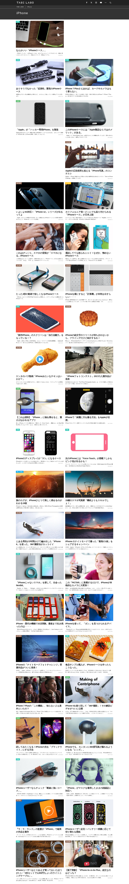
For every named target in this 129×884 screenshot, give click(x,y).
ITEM (18, 22)
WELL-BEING (20, 472)
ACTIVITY (68, 183)
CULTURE (68, 142)
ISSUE (18, 101)
